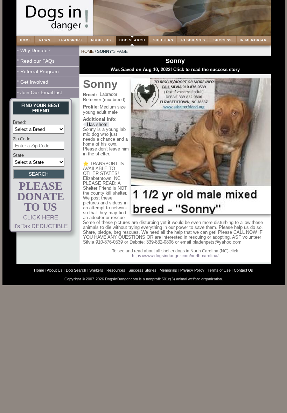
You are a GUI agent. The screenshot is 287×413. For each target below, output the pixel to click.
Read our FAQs (37, 61)
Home (87, 51)
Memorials (168, 270)
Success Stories (142, 270)
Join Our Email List (41, 92)
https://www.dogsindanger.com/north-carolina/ (175, 255)
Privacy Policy (192, 270)
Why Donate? (35, 50)
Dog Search (76, 270)
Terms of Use (219, 270)
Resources (115, 270)
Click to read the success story (206, 69)
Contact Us (243, 270)
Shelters (96, 270)
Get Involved (34, 82)
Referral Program (39, 71)
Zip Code (21, 138)
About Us (55, 270)
